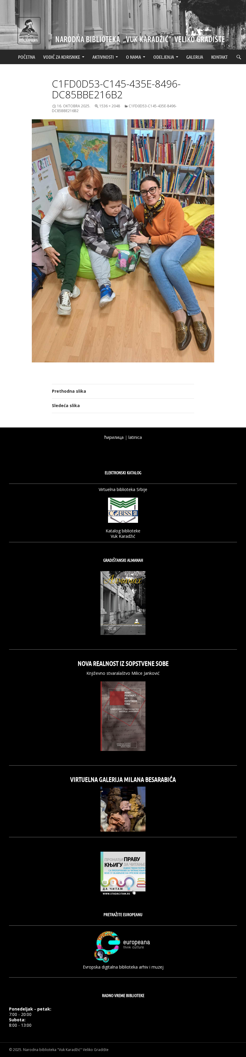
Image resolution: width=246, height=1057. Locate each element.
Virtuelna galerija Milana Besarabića (123, 779)
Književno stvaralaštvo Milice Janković (123, 673)
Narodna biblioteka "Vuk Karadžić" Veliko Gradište (66, 1049)
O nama (133, 57)
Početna (26, 57)
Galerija (194, 57)
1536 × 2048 (109, 106)
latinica (135, 437)
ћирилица (114, 437)
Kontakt (219, 57)
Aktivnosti (103, 57)
